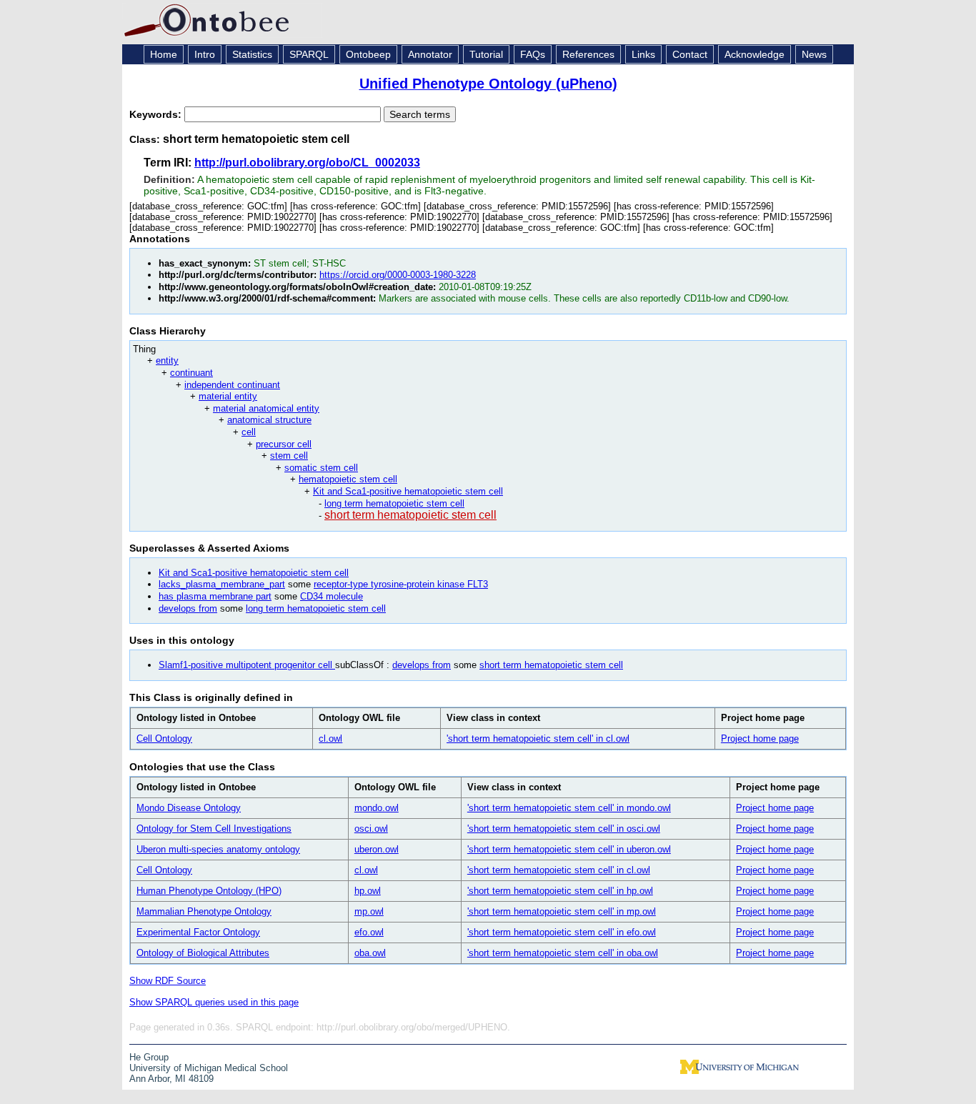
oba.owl (370, 953)
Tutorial (486, 54)
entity (167, 360)
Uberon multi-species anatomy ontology (218, 849)
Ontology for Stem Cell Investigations (214, 828)
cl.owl (330, 738)
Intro (204, 54)
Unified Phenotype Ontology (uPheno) (488, 83)
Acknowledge (754, 54)
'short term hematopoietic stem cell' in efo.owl (561, 932)
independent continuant (232, 384)
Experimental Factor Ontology (198, 932)
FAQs (532, 54)
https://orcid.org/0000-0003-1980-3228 (397, 274)
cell (248, 432)
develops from (188, 608)
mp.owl (369, 911)
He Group (149, 1057)
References (588, 54)
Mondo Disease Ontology (188, 807)
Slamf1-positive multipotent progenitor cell (247, 665)
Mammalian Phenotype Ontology (204, 911)
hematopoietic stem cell (348, 479)
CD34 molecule (331, 596)
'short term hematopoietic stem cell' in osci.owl (563, 828)
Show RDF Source (167, 980)
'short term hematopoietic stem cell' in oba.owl (562, 953)
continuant (191, 372)
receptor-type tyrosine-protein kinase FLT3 (401, 584)
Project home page (760, 738)
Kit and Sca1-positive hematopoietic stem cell (408, 491)
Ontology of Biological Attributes (202, 953)
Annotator (430, 54)
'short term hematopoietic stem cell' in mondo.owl (569, 807)
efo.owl (369, 932)
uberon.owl (376, 849)
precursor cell (284, 444)
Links (643, 54)
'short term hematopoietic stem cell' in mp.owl (561, 911)
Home (163, 54)
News (814, 54)
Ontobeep (368, 54)
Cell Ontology (164, 738)
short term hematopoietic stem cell (410, 515)
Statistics (252, 54)
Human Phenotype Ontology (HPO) (209, 890)
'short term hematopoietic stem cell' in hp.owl (560, 890)
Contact (689, 54)
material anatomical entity (266, 408)
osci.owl (371, 828)
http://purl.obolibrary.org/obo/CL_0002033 (307, 162)
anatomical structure (269, 419)
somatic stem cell (321, 467)
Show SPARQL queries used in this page (214, 1002)
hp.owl (367, 890)
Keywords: (156, 114)
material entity (228, 396)
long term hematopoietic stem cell (394, 503)
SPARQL (309, 54)
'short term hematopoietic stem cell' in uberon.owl (569, 849)
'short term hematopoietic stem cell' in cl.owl (538, 738)
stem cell (289, 455)
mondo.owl (376, 807)
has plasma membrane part (215, 596)
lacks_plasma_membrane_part (222, 584)
